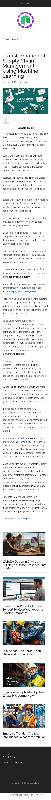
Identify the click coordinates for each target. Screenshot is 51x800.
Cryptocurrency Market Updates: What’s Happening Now (24, 694)
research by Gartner (17, 438)
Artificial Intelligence (22, 519)
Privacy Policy (9, 756)
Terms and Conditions (12, 762)
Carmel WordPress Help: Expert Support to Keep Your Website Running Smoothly (24, 609)
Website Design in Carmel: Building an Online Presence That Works (24, 565)
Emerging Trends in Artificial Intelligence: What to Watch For (24, 735)
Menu (27, 3)
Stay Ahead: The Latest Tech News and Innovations (22, 652)
